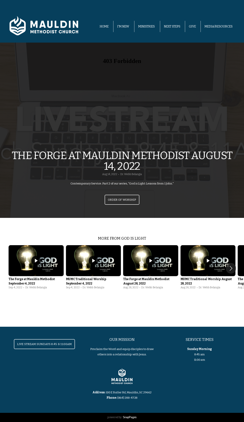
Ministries (146, 26)
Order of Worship (122, 199)
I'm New (123, 26)
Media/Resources (219, 26)
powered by (122, 417)
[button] (231, 268)
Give (192, 26)
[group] (36, 268)
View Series (122, 302)
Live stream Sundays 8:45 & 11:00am (44, 344)
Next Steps (172, 26)
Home (104, 26)
